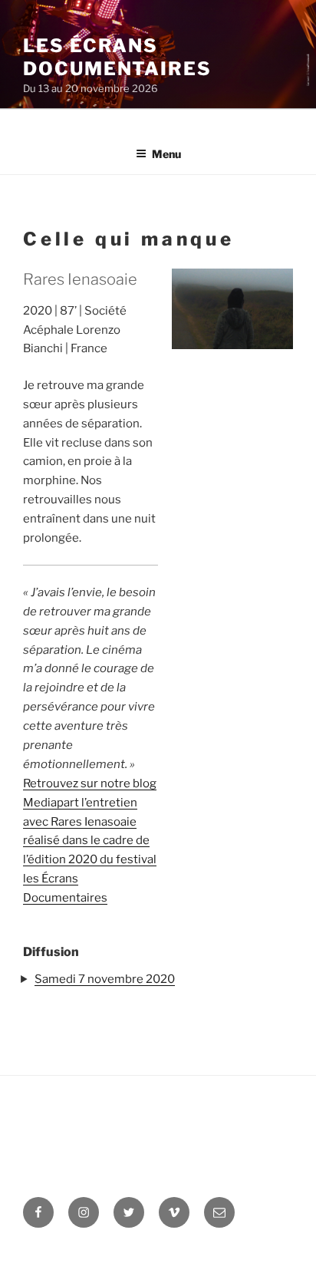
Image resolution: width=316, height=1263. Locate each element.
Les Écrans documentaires (117, 57)
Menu (166, 153)
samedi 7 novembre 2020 (105, 979)
